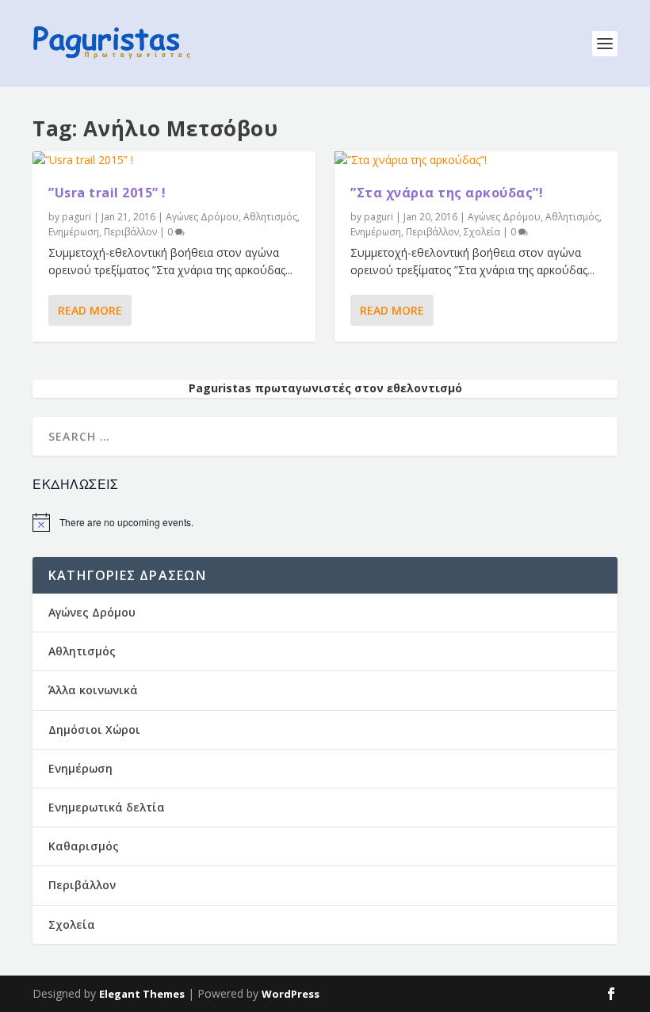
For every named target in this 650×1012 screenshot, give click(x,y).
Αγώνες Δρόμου (202, 216)
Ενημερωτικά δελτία (106, 807)
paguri (76, 216)
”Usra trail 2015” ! (107, 192)
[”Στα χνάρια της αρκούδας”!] (476, 160)
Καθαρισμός (83, 846)
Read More (90, 310)
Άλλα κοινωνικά (93, 689)
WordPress (290, 994)
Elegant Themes (142, 994)
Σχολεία (482, 232)
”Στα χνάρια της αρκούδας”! (446, 192)
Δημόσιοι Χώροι (94, 729)
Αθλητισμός (270, 216)
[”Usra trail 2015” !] (173, 160)
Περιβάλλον (130, 232)
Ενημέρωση (73, 232)
